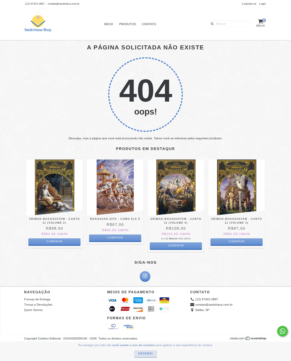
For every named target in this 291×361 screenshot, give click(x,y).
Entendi (145, 353)
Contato (149, 24)
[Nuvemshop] (248, 339)
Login (262, 3)
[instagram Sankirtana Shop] (145, 276)
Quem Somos (33, 310)
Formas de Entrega (37, 299)
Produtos (127, 24)
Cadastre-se (249, 3)
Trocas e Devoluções (38, 304)
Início (108, 24)
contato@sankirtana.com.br (63, 3)
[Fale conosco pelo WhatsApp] (282, 331)
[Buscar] (211, 23)
